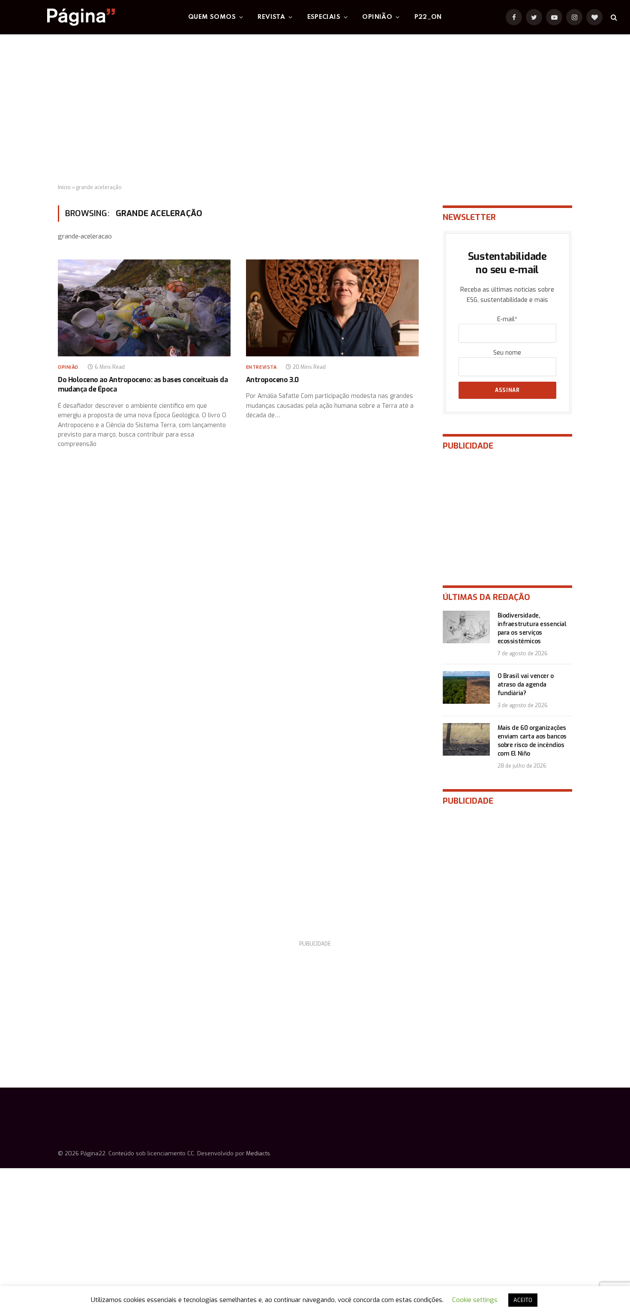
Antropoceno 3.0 (272, 379)
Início (64, 187)
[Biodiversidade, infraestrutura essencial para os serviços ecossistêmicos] (466, 627)
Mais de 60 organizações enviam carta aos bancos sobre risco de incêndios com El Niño (532, 741)
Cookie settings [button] (475, 1300)
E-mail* (507, 319)
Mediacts (258, 1153)
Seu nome (507, 353)
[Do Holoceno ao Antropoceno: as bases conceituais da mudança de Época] (144, 308)
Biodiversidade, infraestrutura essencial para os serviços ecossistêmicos (532, 628)
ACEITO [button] (522, 1300)
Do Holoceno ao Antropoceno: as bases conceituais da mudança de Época (143, 384)
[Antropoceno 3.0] (332, 308)
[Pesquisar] (613, 17)
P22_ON (428, 17)
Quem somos (212, 17)
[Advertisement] (315, 109)
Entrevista (261, 367)
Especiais (324, 17)
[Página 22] (64, 17)
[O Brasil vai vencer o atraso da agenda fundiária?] (466, 687)
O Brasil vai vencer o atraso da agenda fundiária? (526, 684)
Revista (271, 17)
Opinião (377, 17)
